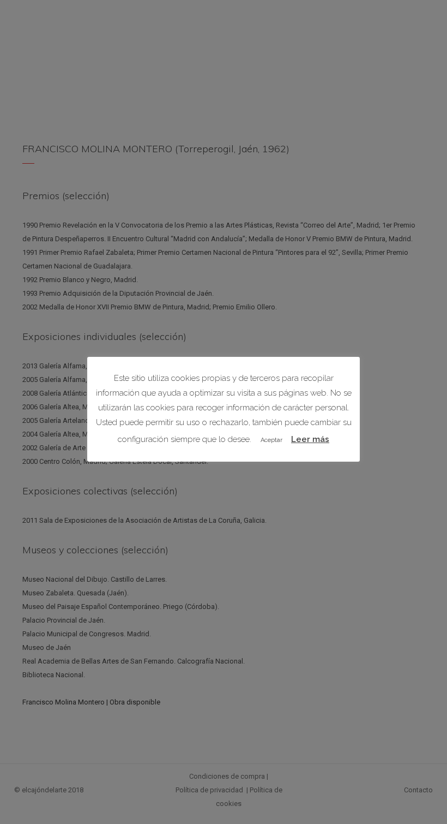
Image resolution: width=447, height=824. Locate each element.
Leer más (310, 439)
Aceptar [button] (271, 440)
